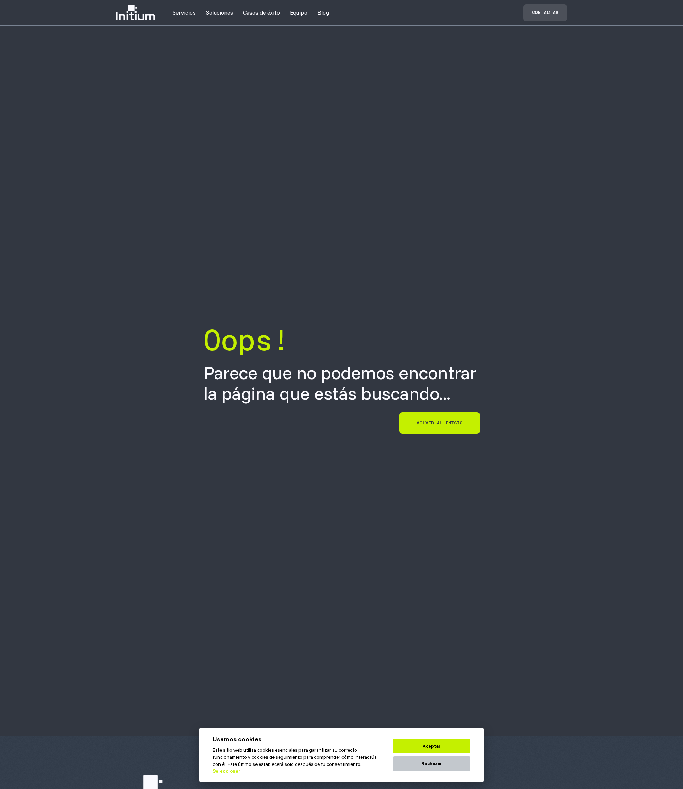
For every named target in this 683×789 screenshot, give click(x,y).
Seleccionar (226, 771)
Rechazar (431, 763)
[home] (135, 12)
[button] (184, 12)
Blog (323, 12)
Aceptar (432, 746)
